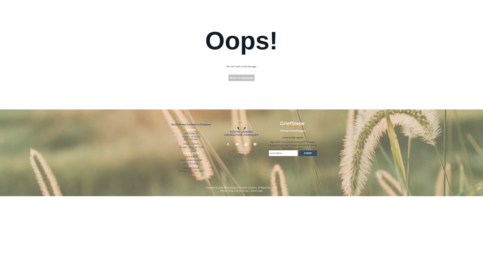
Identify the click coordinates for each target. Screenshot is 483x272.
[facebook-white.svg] (228, 146)
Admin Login (257, 190)
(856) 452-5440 (191, 139)
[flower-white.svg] (254, 146)
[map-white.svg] (245, 146)
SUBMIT (308, 153)
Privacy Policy (226, 190)
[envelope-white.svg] (237, 146)
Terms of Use (242, 190)
